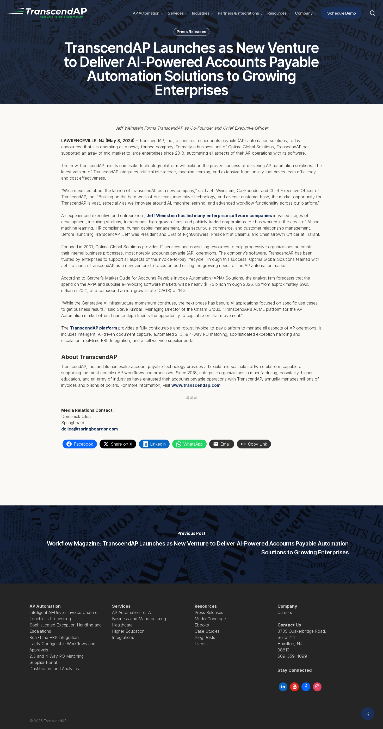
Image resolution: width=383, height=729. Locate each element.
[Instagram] (317, 687)
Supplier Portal (43, 662)
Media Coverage (210, 618)
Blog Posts (205, 637)
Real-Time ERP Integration (54, 637)
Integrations (123, 637)
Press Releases (191, 31)
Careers (284, 612)
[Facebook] (306, 687)
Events (201, 643)
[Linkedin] (283, 687)
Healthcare (122, 624)
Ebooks (202, 624)
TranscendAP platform (93, 328)
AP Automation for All (132, 612)
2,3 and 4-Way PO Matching (56, 656)
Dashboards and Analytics (54, 668)
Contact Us (289, 624)
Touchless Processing (50, 618)
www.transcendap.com (195, 385)
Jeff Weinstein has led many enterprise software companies (209, 215)
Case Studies (207, 631)
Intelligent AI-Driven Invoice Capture (63, 612)
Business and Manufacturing (139, 618)
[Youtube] (294, 687)
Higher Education (128, 631)
